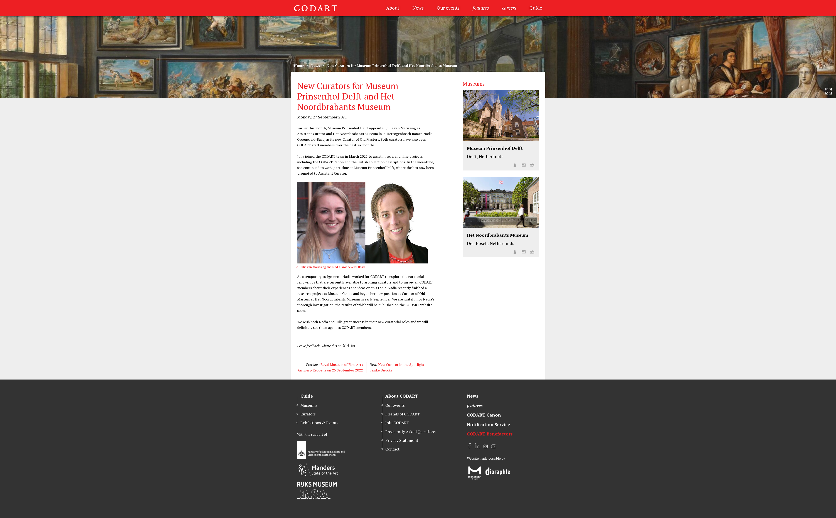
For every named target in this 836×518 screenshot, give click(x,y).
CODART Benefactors (490, 434)
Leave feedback (308, 345)
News (418, 8)
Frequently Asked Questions (410, 431)
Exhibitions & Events (319, 422)
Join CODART (397, 422)
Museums (308, 405)
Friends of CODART (402, 414)
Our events (448, 8)
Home (299, 65)
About (392, 8)
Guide (535, 8)
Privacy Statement (401, 440)
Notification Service (488, 424)
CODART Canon (484, 415)
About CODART (401, 396)
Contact (392, 449)
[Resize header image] (828, 91)
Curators (308, 414)
